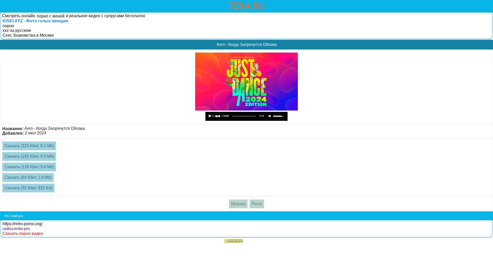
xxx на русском (17, 30)
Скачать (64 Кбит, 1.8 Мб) (28, 177)
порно (8, 26)
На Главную (14, 216)
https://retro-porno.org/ (22, 224)
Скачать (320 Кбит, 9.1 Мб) (29, 146)
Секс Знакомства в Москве (28, 35)
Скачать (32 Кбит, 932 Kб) (28, 188)
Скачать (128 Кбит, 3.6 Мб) (29, 167)
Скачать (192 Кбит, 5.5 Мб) (29, 156)
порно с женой (50, 16)
